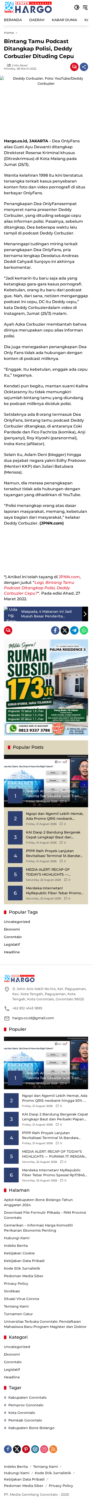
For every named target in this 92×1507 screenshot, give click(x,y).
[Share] (84, 67)
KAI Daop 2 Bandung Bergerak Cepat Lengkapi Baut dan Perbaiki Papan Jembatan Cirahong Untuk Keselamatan (53, 835)
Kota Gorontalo (21, 1412)
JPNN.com (69, 577)
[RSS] (53, 1449)
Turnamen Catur (18, 1314)
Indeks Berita (16, 1245)
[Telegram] (74, 630)
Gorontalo (13, 937)
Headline (12, 952)
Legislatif (12, 944)
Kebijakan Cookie (19, 1253)
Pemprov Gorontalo (25, 1405)
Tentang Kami (16, 1306)
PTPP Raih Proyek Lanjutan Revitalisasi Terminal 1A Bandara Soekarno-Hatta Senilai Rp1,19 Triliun (54, 853)
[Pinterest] (26, 1449)
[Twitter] (65, 630)
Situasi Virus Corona (21, 1299)
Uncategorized (17, 921)
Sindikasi (12, 1291)
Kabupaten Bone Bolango (31, 1428)
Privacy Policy (16, 1283)
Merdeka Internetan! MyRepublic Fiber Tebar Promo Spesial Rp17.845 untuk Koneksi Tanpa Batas (53, 890)
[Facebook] (55, 630)
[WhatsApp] (84, 630)
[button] (77, 7)
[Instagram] (44, 1449)
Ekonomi (12, 929)
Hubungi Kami (16, 1238)
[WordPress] (35, 1449)
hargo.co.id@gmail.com (33, 1018)
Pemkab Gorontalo (25, 1420)
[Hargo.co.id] (28, 7)
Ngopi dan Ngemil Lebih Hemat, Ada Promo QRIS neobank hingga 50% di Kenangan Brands (55, 816)
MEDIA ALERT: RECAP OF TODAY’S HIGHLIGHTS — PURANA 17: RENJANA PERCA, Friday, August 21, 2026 (52, 872)
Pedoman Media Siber (23, 1276)
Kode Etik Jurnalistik (22, 1268)
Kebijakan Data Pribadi (24, 1261)
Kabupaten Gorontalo (27, 1397)
